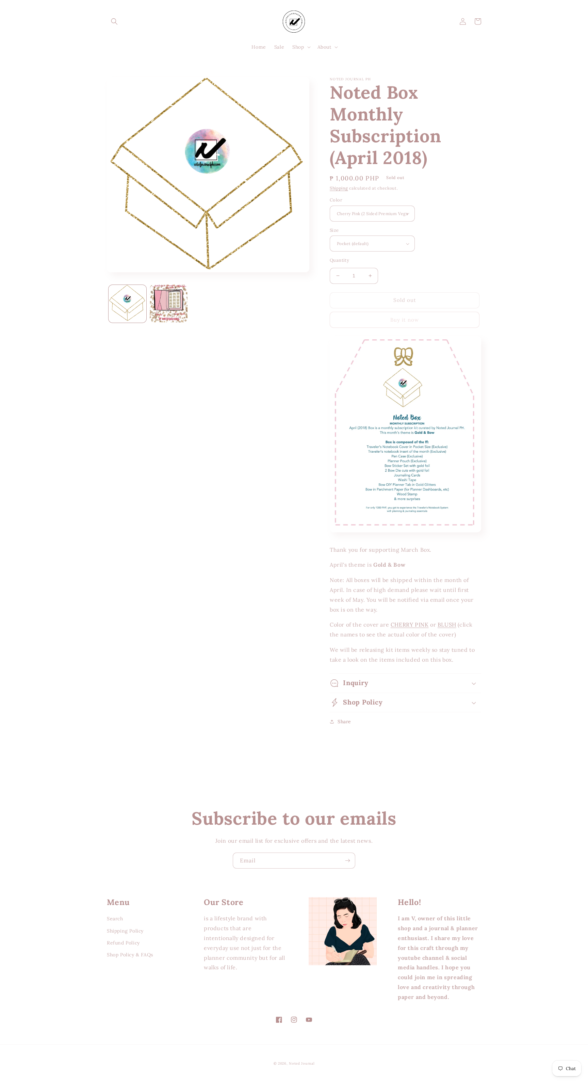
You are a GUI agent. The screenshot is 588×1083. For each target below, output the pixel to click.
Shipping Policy (125, 931)
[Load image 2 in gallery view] (168, 303)
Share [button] (344, 721)
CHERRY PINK (410, 624)
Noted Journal (301, 1063)
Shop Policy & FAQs (130, 955)
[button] (114, 21)
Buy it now (404, 320)
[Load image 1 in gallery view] (127, 303)
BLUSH (447, 624)
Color (336, 200)
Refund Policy (123, 943)
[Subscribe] (347, 861)
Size (334, 230)
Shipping (339, 188)
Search (115, 919)
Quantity (339, 260)
